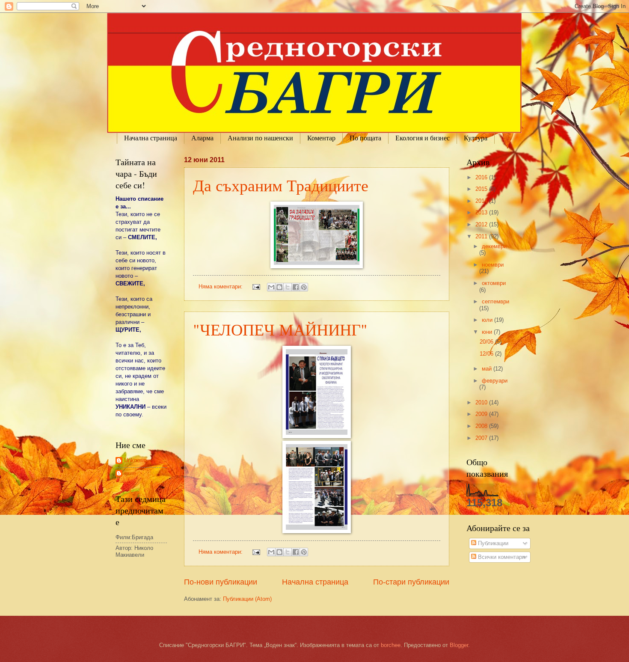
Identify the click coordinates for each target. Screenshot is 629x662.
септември (495, 301)
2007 (482, 438)
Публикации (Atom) (247, 599)
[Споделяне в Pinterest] (304, 287)
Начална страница (150, 138)
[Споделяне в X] (287, 287)
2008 (482, 426)
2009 (482, 414)
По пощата (365, 138)
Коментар (321, 138)
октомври (494, 283)
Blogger (459, 645)
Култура (475, 138)
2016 (482, 177)
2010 (482, 402)
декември (494, 246)
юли (488, 320)
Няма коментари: (221, 286)
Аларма (202, 138)
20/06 (487, 341)
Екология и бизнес (422, 138)
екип (130, 473)
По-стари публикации (411, 582)
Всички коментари (500, 557)
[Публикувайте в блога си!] (279, 287)
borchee (391, 645)
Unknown (135, 460)
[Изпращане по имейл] (271, 287)
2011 (482, 236)
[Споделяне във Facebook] (295, 287)
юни (488, 332)
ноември (493, 264)
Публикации (492, 543)
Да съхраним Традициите (280, 185)
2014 (482, 201)
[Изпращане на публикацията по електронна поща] (256, 286)
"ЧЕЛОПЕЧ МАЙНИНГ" (280, 329)
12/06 (487, 353)
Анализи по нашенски (260, 138)
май (487, 368)
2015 (482, 189)
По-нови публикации (220, 582)
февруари (494, 380)
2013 (482, 212)
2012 (482, 224)
